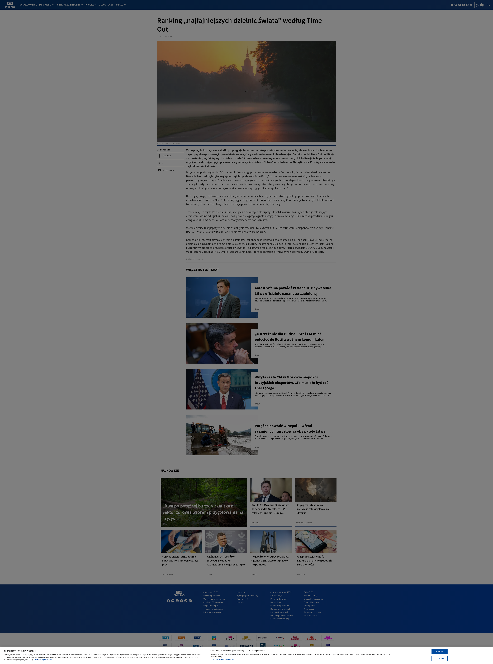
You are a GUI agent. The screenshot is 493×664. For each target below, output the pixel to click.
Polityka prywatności (43, 660)
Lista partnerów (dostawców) (222, 659)
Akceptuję (439, 651)
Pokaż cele (439, 659)
